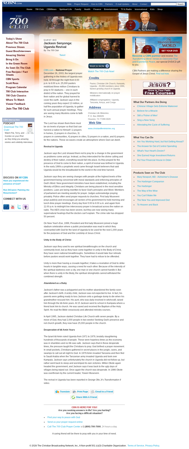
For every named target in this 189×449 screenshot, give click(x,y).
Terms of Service (136, 445)
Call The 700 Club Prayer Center (63, 426)
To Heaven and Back (147, 204)
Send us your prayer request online (65, 422)
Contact (143, 4)
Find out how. (162, 73)
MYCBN (23, 177)
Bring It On (12, 59)
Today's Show (14, 38)
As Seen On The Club (18, 67)
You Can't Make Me (147, 195)
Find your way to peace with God (63, 417)
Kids (152, 9)
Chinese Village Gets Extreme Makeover (157, 106)
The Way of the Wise (147, 191)
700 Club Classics (16, 95)
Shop (160, 9)
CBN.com (48, 70)
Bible (69, 4)
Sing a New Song (146, 120)
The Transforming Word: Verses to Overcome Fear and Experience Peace (155, 59)
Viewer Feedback (15, 104)
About (134, 4)
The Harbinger (144, 186)
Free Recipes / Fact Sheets (17, 73)
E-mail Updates (122, 4)
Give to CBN (96, 4)
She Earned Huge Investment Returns (156, 155)
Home (29, 9)
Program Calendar (16, 87)
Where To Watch (15, 99)
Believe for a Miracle (147, 111)
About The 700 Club (17, 42)
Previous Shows (15, 47)
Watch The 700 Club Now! (101, 71)
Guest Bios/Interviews (18, 51)
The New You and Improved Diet (153, 200)
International (141, 9)
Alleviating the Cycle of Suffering (153, 124)
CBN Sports (12, 79)
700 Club (39, 9)
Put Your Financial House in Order (154, 160)
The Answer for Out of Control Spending (157, 146)
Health (87, 9)
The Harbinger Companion (150, 181)
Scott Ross (12, 83)
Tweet (62, 55)
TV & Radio (126, 9)
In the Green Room (17, 63)
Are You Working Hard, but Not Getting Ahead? (160, 141)
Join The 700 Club (17, 108)
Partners (109, 4)
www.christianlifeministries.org (101, 128)
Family (78, 9)
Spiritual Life (65, 9)
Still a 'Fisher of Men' (147, 115)
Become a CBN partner (146, 55)
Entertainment (111, 9)
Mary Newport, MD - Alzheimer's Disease (157, 177)
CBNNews (51, 9)
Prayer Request (81, 4)
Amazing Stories (15, 55)
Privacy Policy (152, 445)
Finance (97, 9)
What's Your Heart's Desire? (151, 151)
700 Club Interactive (17, 91)
